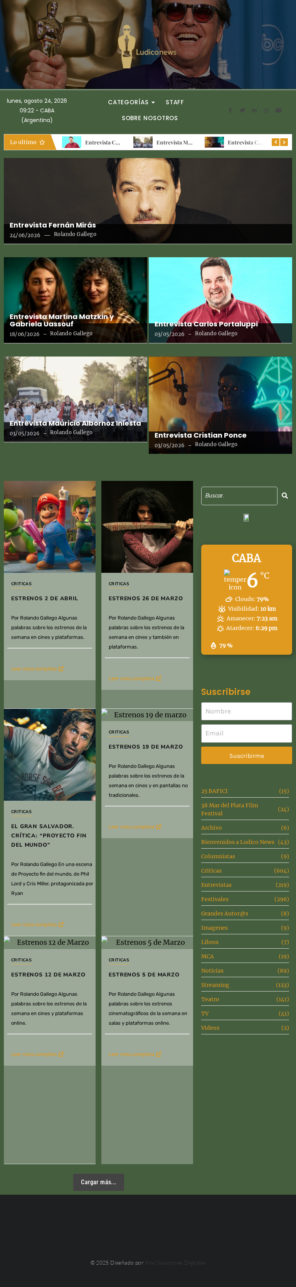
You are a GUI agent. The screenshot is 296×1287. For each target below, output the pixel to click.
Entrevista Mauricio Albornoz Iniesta (75, 423)
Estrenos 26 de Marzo (146, 598)
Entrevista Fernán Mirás (53, 225)
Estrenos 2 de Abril (44, 598)
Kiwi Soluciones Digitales (175, 1262)
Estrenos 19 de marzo (146, 746)
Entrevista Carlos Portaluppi (120, 142)
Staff (175, 102)
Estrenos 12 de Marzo (48, 974)
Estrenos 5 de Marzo (144, 974)
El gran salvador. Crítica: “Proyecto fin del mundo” (49, 836)
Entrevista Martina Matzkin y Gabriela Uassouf (62, 320)
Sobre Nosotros (150, 118)
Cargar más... (98, 1182)
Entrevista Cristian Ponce (259, 142)
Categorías (128, 102)
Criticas (21, 584)
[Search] (285, 496)
